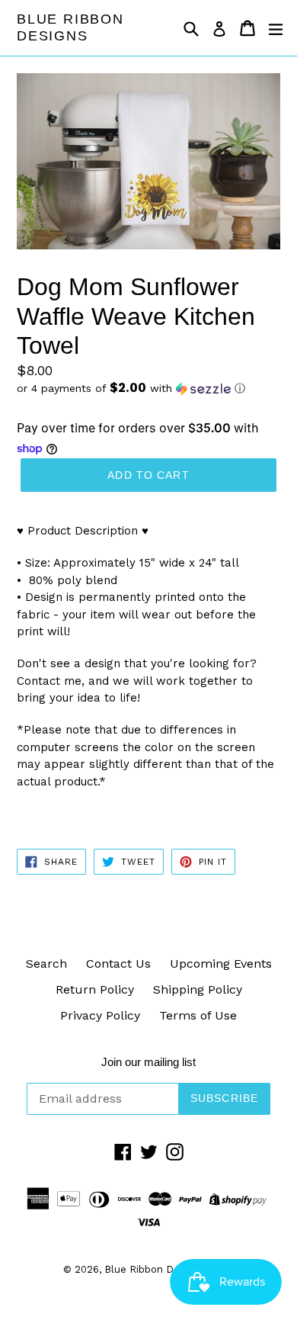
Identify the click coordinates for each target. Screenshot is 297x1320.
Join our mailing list (148, 1061)
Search (46, 963)
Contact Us (118, 963)
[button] (148, 388)
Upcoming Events (221, 963)
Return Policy (95, 989)
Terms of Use (198, 1015)
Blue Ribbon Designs (70, 27)
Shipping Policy (197, 989)
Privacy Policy (100, 1015)
